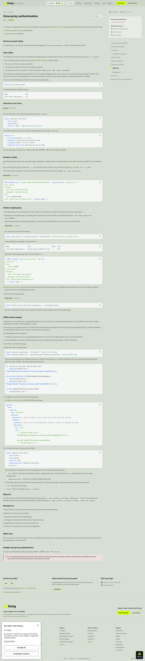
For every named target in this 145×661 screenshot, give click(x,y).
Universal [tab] (15, 175)
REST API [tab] (13, 108)
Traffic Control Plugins (66, 642)
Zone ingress (118, 32)
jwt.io (70, 167)
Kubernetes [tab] (7, 175)
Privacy (72, 658)
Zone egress (117, 35)
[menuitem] (79, 3)
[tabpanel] (52, 120)
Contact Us (119, 650)
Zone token (8, 52)
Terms (65, 658)
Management (8, 506)
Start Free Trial (132, 3)
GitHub (118, 636)
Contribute (57, 589)
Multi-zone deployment (121, 29)
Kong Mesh (11, 12)
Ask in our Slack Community (112, 582)
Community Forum (121, 633)
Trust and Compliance (83, 658)
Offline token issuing (12, 317)
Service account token (13, 41)
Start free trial (123, 613)
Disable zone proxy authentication (18, 547)
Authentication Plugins (66, 636)
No (12, 583)
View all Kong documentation (12, 592)
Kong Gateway (35, 631)
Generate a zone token (12, 103)
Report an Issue (20, 588)
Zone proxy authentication (119, 43)
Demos (118, 639)
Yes (6, 583)
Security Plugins (64, 639)
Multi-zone (8, 533)
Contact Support (109, 585)
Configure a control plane (14, 400)
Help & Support (120, 647)
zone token (10, 34)
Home (5, 12)
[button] (100, 84)
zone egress (64, 27)
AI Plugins (62, 631)
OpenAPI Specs (36, 642)
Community (119, 631)
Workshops (119, 644)
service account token (14, 30)
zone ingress (53, 27)
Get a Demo (120, 3)
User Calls (119, 642)
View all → (62, 644)
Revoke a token (10, 157)
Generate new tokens (12, 287)
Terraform (91, 639)
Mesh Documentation (119, 22)
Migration (7, 494)
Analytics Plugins (64, 633)
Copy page (96, 16)
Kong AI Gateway (36, 633)
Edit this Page (31, 588)
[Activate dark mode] (140, 3)
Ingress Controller (36, 644)
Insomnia (34, 639)
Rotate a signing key (12, 207)
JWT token (42, 60)
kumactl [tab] (6, 108)
